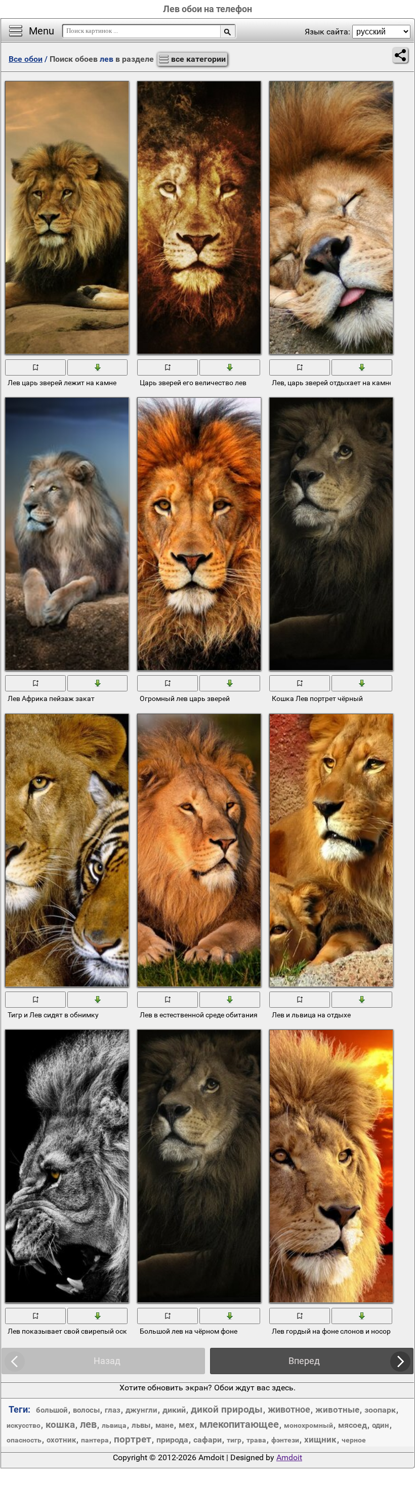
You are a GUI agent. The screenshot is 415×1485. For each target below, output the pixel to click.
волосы (86, 1410)
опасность (24, 1440)
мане (164, 1425)
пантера (95, 1440)
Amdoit (289, 1457)
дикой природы (227, 1409)
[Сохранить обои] (98, 366)
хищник (320, 1439)
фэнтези (285, 1440)
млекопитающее (239, 1424)
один (380, 1425)
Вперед (304, 1360)
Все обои (26, 59)
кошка (60, 1424)
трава (256, 1440)
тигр (234, 1440)
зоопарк (380, 1410)
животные (337, 1410)
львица (114, 1425)
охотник (61, 1440)
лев (88, 1424)
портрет (132, 1439)
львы (141, 1425)
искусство (23, 1425)
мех (186, 1425)
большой (52, 1410)
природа (172, 1440)
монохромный (308, 1425)
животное (289, 1409)
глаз (112, 1410)
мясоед (352, 1425)
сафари (207, 1440)
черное (354, 1440)
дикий (174, 1410)
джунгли (141, 1410)
